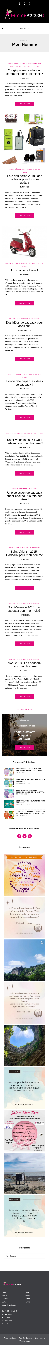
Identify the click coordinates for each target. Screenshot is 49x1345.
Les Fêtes (33, 169)
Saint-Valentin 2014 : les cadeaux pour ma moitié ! (24, 609)
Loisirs (15, 263)
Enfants (17, 63)
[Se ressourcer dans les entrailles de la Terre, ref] (24, 1045)
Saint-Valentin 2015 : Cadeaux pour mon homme (24, 553)
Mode (4, 1293)
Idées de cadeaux (9, 1305)
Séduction (24, 436)
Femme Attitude (10, 1338)
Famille (24, 63)
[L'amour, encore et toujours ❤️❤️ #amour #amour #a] (24, 1003)
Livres (26, 1293)
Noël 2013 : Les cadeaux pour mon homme (24, 664)
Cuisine (5, 1299)
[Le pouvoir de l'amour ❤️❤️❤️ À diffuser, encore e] (24, 1088)
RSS (6, 1324)
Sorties (32, 263)
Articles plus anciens (24, 709)
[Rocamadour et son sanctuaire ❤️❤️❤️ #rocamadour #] (24, 960)
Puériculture (21, 66)
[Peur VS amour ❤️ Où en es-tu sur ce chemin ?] (24, 917)
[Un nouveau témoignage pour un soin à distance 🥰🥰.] (24, 1216)
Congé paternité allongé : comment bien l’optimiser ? (24, 72)
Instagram (8, 1321)
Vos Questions (33, 66)
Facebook (8, 1314)
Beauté (4, 1296)
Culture (4, 1302)
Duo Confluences (25, 1338)
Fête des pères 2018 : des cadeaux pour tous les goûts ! (24, 179)
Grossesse (32, 63)
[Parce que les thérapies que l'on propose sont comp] (24, 875)
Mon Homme (23, 263)
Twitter (7, 1318)
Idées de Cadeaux (21, 169)
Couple (10, 63)
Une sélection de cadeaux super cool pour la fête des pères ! (24, 496)
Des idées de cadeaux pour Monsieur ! (24, 324)
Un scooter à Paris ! (24, 270)
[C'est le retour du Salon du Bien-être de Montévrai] (24, 1130)
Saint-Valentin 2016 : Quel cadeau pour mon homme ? (24, 441)
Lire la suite (24, 103)
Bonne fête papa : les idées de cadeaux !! (24, 382)
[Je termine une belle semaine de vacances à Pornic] (24, 1173)
